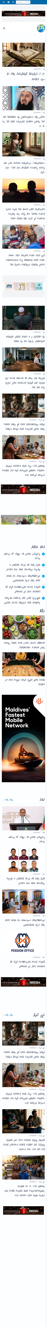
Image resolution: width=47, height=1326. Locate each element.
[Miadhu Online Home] (41, 28)
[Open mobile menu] (4, 28)
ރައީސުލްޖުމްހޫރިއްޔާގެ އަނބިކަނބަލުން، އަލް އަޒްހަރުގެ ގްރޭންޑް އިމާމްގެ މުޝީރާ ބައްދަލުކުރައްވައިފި (23, 578)
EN (4, 2)
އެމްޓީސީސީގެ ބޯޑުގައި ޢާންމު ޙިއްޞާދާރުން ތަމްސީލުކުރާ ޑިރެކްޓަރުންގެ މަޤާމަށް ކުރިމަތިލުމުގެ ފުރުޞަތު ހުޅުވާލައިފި (22, 600)
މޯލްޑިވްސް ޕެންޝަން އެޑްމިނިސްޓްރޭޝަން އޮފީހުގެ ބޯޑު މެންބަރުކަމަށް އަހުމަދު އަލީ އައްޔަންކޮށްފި (22, 589)
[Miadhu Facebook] (8, 2)
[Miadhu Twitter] (13, 2)
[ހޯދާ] (29, 2)
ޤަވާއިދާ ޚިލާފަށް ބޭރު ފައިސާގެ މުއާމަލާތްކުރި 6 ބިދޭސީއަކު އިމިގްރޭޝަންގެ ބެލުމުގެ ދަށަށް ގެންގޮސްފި (23, 567)
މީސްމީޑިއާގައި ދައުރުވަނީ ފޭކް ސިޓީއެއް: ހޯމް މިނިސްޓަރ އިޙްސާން (22, 556)
